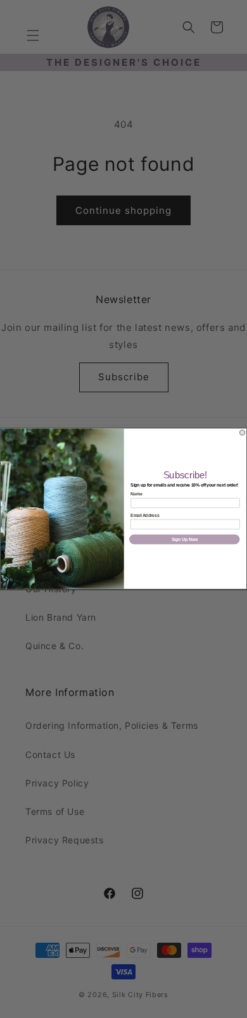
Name (136, 494)
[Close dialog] (242, 432)
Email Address (144, 515)
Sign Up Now (185, 539)
